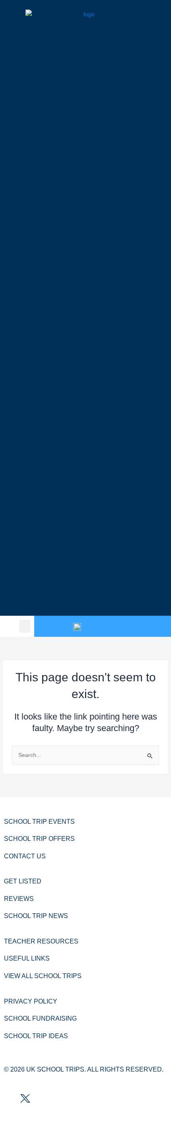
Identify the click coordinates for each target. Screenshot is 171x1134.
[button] (24, 626)
